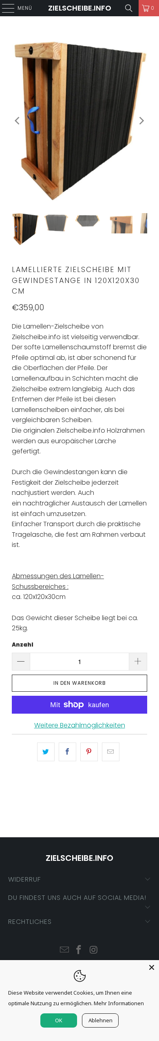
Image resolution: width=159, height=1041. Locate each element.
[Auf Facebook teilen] (67, 752)
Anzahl (22, 645)
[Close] (152, 967)
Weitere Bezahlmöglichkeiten (79, 725)
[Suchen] (129, 8)
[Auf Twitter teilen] (46, 752)
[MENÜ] (4, 8)
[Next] (141, 121)
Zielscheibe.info (79, 8)
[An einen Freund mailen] (110, 752)
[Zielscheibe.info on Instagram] (94, 950)
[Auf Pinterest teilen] (89, 752)
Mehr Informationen (119, 1003)
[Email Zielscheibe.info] (64, 950)
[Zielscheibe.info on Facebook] (79, 950)
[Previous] (17, 121)
